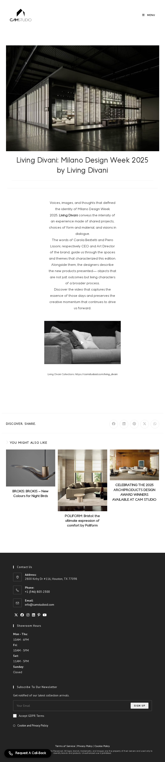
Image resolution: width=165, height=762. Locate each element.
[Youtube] (45, 615)
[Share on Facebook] (113, 424)
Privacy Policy (85, 746)
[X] (16, 615)
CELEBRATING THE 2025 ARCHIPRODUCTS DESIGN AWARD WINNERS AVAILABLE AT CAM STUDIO (134, 492)
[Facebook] (22, 615)
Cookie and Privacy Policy (32, 725)
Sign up (139, 705)
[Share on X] (144, 424)
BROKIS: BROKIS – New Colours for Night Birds (30, 494)
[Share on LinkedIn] (124, 424)
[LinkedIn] (33, 615)
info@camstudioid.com (39, 605)
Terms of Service (65, 746)
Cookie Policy (102, 746)
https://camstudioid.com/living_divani (96, 374)
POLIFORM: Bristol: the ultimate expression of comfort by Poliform (82, 521)
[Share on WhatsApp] (155, 424)
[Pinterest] (39, 615)
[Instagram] (27, 615)
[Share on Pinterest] (134, 424)
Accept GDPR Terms (31, 716)
